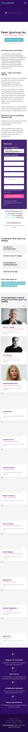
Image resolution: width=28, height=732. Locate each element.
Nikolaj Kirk (7, 580)
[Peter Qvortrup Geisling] (14, 151)
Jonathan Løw (8, 440)
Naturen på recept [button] (11, 272)
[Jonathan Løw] (14, 429)
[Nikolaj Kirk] (14, 569)
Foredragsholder (7, 225)
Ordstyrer (14, 227)
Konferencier (15, 225)
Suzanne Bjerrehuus (10, 383)
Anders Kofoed (8, 468)
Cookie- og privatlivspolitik (13, 720)
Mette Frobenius (9, 496)
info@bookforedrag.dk (14, 688)
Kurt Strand (7, 355)
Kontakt (20, 722)
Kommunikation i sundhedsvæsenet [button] (10, 264)
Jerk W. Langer (8, 327)
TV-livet (3, 286)
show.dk (7, 3)
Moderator (22, 225)
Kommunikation (12, 282)
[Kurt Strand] (14, 344)
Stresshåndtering (15, 284)
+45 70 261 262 (18, 43)
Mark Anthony (8, 524)
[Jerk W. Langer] (14, 316)
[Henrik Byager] (14, 541)
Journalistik (4, 282)
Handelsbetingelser (10, 722)
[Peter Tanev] (14, 150)
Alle (24, 306)
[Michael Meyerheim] (14, 597)
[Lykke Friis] (14, 625)
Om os (17, 718)
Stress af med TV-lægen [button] (13, 256)
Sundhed (23, 284)
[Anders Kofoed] (14, 457)
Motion (3, 284)
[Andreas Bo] (14, 400)
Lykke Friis (7, 636)
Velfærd (15, 286)
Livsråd (23, 282)
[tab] (14, 249)
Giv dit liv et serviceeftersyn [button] (10, 248)
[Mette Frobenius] (14, 485)
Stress (7, 284)
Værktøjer (9, 286)
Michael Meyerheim (10, 608)
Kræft (18, 282)
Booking (11, 718)
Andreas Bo (7, 411)
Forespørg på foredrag (14, 40)
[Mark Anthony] (14, 513)
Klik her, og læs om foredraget (11, 251)
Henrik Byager (8, 552)
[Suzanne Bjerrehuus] (14, 372)
